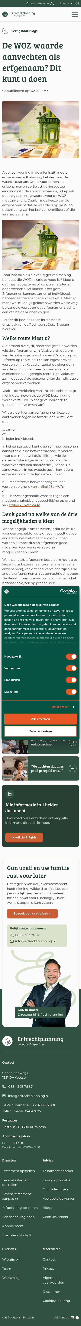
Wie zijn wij (11, 1259)
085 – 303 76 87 (20, 1086)
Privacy (48, 1269)
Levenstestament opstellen (16, 1182)
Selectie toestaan (40, 731)
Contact (49, 1259)
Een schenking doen (18, 1217)
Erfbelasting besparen (20, 1208)
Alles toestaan (40, 719)
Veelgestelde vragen (59, 1198)
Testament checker (58, 1171)
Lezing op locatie (56, 1180)
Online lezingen (55, 1189)
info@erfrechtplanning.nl (28, 1096)
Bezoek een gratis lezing (32, 913)
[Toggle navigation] (75, 14)
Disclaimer (51, 1292)
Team (6, 1269)
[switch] (71, 668)
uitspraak (9, 324)
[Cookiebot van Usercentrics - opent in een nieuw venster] (60, 591)
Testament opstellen (18, 1171)
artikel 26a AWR (50, 486)
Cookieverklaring (56, 1301)
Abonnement (13, 1226)
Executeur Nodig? (16, 1235)
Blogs (47, 1208)
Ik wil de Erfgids (24, 837)
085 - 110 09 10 (13, 1143)
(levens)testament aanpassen (16, 1196)
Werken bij (11, 1278)
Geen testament (55, 1217)
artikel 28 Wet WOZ (24, 505)
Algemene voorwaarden (53, 1280)
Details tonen (60, 706)
